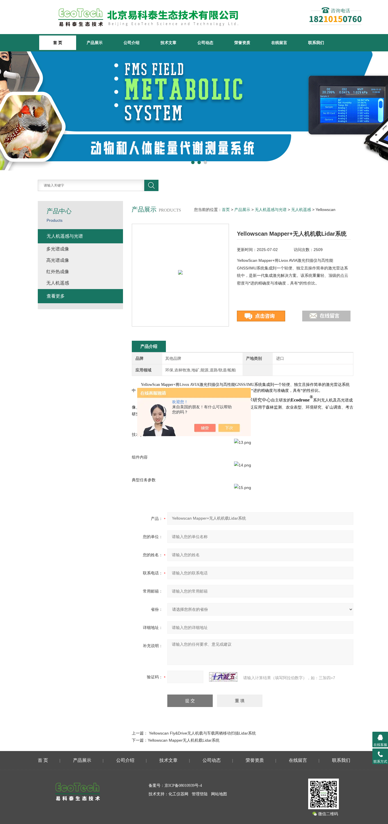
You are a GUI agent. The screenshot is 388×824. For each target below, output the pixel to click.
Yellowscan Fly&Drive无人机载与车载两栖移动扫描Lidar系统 (202, 733)
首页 (226, 209)
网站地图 (219, 794)
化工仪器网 (178, 794)
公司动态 (205, 42)
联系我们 (316, 42)
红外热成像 (57, 271)
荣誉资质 (242, 42)
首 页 (43, 760)
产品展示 (95, 42)
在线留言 (279, 42)
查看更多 (56, 296)
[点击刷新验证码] (223, 677)
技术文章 (168, 42)
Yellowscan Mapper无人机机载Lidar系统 (184, 740)
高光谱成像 (57, 260)
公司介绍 (131, 42)
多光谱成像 (57, 248)
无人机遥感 (301, 209)
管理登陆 (200, 794)
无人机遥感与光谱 (271, 209)
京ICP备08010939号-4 (183, 785)
